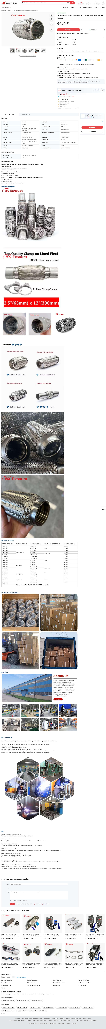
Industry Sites (62, 1018)
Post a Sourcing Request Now (41, 904)
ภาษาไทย (76, 1020)
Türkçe (81, 1020)
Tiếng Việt (86, 1020)
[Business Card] (102, 121)
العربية (60, 1020)
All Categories (6, 7)
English (19, 1020)
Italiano (45, 1020)
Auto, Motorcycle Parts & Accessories (12, 10)
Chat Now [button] (93, 29)
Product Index (78, 1018)
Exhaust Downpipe (5, 985)
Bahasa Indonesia (92, 1020)
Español (23, 1020)
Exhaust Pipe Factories (48, 1007)
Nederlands (56, 1020)
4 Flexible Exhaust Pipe (88, 1007)
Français (34, 1020)
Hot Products (17, 1018)
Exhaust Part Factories (35, 1007)
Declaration (68, 1023)
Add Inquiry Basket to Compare (28, 56)
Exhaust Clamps (82, 985)
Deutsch (50, 1020)
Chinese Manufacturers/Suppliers (35, 1018)
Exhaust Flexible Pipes (84, 980)
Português (29, 1020)
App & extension (87, 7)
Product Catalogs (22, 977)
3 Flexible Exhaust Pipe (8, 1011)
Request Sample (84, 33)
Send (12, 904)
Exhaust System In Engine (8, 1000)
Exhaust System (34, 10)
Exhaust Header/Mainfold (33, 985)
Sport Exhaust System (37, 1000)
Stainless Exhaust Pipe (32, 980)
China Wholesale (47, 1018)
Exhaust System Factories (8, 1007)
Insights (89, 1018)
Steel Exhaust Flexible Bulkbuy (40, 1011)
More (2, 1013)
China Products (25, 1018)
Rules (103, 7)
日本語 (68, 1020)
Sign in (103, 3)
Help (79, 7)
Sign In (59, 108)
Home (2, 10)
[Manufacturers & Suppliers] (9, 2)
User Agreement (61, 1023)
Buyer (71, 7)
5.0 (87, 117)
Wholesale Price (55, 1018)
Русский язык (40, 1020)
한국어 (64, 1020)
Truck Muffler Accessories (58, 982)
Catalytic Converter (57, 980)
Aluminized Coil (56, 985)
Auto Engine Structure (25, 10)
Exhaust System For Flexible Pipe (23, 1011)
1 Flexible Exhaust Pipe (75, 1007)
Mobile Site (84, 1018)
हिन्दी (72, 1020)
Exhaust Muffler (30, 982)
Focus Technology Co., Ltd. (43, 1023)
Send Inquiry (68, 29)
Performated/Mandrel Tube (85, 982)
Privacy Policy (74, 1023)
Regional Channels (70, 1018)
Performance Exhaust (22, 1007)
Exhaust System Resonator (23, 1000)
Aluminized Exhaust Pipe (6, 980)
